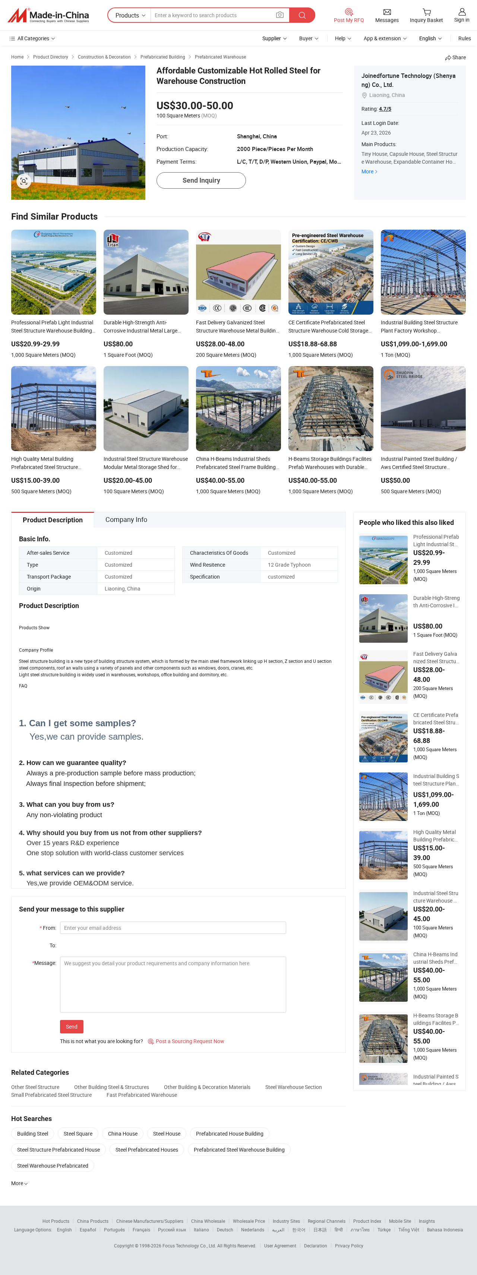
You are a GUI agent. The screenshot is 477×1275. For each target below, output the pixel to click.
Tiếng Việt (408, 1229)
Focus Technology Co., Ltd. (189, 1246)
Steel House (166, 1133)
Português (114, 1229)
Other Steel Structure (35, 1086)
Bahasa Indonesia (445, 1229)
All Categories (33, 38)
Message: (44, 962)
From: (48, 927)
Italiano (201, 1229)
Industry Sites (286, 1221)
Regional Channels (326, 1221)
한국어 (299, 1229)
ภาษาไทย (360, 1229)
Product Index (367, 1221)
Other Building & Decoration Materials (207, 1086)
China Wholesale (208, 1221)
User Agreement (280, 1246)
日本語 (320, 1229)
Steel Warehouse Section (293, 1086)
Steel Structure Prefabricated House (58, 1149)
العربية (278, 1229)
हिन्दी (339, 1229)
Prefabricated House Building (229, 1133)
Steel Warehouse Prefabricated (52, 1165)
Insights (427, 1221)
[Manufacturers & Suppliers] (48, 15)
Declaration (315, 1246)
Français (141, 1229)
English (64, 1229)
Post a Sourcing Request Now (186, 1041)
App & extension (382, 38)
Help (340, 38)
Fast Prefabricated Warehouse (142, 1094)
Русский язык (172, 1229)
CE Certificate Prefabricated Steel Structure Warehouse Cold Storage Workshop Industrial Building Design (436, 718)
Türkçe (384, 1229)
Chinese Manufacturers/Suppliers (149, 1221)
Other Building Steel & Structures (111, 1086)
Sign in (462, 19)
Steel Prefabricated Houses (147, 1149)
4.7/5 (385, 109)
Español (88, 1229)
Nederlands (252, 1229)
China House (123, 1133)
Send (72, 1026)
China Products (92, 1221)
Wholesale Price (249, 1221)
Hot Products (55, 1221)
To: (53, 945)
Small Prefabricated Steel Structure (51, 1094)
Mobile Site (400, 1221)
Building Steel (32, 1133)
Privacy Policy (349, 1246)
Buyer (306, 38)
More (367, 171)
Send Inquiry (201, 180)
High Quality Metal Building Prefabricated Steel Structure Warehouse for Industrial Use (436, 835)
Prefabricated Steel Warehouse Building (239, 1149)
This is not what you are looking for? (101, 1041)
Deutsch (225, 1229)
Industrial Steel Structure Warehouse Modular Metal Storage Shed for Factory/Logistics (436, 897)
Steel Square (78, 1133)
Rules (464, 38)
